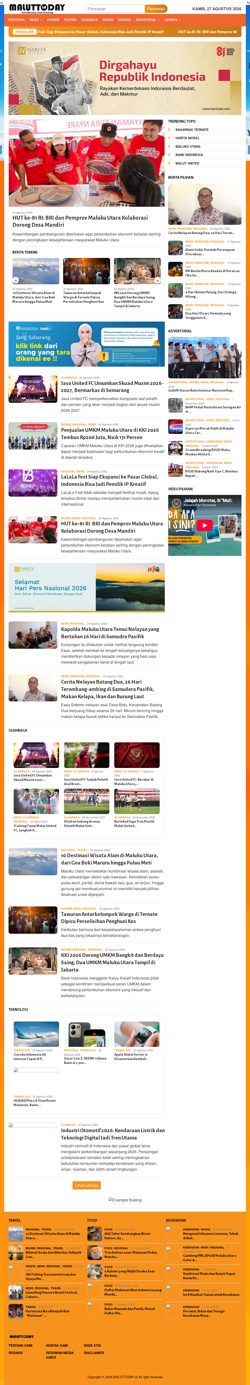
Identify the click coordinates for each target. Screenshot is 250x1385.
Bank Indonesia (189, 154)
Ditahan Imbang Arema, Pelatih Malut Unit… (82, 824)
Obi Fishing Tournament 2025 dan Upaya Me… (51, 1277)
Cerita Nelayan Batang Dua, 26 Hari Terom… (201, 233)
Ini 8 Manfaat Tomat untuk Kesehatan (211, 1295)
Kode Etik (92, 1345)
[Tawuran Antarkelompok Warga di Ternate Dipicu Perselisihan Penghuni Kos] (86, 271)
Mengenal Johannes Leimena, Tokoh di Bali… (210, 1236)
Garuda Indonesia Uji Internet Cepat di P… (30, 1057)
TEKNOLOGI (22, 1050)
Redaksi (16, 1352)
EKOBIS (66, 424)
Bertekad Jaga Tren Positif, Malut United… (134, 824)
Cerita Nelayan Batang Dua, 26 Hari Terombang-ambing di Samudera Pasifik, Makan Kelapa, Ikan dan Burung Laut (107, 689)
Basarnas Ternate (192, 129)
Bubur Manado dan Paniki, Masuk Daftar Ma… (129, 1311)
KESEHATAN (214, 441)
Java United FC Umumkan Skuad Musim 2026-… (33, 778)
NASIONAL (80, 424)
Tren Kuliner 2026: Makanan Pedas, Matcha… (131, 1255)
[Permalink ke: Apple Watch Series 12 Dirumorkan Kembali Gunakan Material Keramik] (137, 1034)
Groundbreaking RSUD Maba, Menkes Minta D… (208, 452)
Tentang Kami (20, 1345)
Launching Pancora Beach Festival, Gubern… (52, 1295)
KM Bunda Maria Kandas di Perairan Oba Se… (212, 273)
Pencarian (156, 8)
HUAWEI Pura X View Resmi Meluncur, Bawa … (35, 1103)
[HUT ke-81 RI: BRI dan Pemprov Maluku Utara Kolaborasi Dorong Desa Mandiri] (87, 163)
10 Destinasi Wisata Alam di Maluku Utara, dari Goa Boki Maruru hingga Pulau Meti (33, 297)
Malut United (187, 163)
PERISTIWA (77, 676)
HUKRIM (66, 908)
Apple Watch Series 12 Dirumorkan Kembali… (131, 1057)
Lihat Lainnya (86, 1185)
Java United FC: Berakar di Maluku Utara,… (134, 782)
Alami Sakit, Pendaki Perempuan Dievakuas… (210, 252)
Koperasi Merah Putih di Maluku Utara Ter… (209, 431)
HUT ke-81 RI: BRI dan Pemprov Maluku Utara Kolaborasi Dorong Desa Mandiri (182, 31)
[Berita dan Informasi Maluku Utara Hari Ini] (37, 8)
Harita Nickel (188, 138)
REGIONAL (89, 518)
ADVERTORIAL (178, 382)
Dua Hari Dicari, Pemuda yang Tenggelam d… (208, 316)
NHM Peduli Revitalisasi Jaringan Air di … (213, 409)
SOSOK (205, 1229)
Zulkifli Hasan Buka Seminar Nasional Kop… (201, 390)
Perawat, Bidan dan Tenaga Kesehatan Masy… (204, 1313)
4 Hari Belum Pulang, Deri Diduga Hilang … (210, 294)
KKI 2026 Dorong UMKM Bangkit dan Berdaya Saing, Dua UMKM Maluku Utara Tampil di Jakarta (135, 299)
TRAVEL (82, 850)
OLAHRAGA (69, 377)
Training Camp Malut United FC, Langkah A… (35, 828)
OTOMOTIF (68, 1125)
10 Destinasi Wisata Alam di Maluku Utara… (53, 1236)
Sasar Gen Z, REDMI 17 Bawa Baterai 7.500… (85, 1061)
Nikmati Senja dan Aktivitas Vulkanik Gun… (53, 1255)
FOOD (108, 1229)
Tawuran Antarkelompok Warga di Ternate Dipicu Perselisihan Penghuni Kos (83, 297)
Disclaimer (94, 1352)
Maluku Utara (188, 146)
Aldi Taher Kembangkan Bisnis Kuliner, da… (127, 1236)
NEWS (92, 424)
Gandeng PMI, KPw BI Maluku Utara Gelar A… (209, 1258)
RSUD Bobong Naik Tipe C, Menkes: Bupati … (212, 474)
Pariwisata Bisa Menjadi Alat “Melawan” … (47, 1313)
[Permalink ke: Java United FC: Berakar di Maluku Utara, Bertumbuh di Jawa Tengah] (137, 755)
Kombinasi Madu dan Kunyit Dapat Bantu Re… (209, 1276)
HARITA (31, 1266)
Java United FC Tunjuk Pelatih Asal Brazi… (86, 782)
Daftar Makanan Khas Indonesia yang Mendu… (133, 1292)
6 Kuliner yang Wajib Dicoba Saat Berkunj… (129, 1273)
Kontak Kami (57, 1345)
